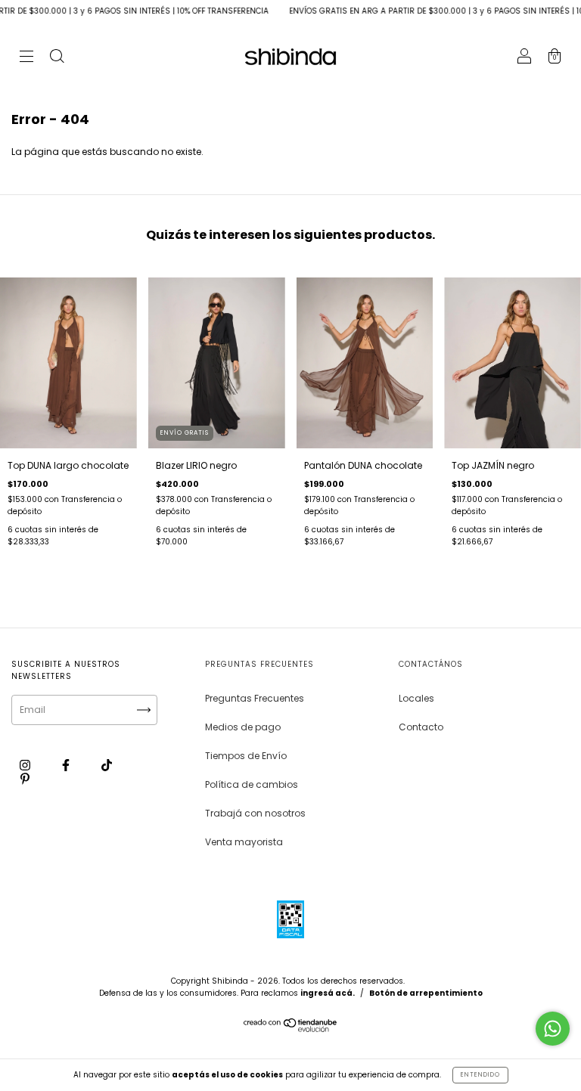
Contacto (421, 727)
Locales (416, 698)
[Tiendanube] (291, 1028)
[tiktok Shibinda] (106, 764)
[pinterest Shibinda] (25, 778)
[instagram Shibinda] (26, 764)
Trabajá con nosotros (255, 813)
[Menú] (26, 57)
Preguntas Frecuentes (254, 698)
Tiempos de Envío (246, 755)
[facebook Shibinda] (67, 764)
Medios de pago (243, 727)
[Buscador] (56, 57)
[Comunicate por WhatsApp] (553, 1029)
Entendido (480, 1075)
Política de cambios (251, 784)
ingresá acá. (327, 993)
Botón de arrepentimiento (426, 993)
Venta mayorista (244, 841)
